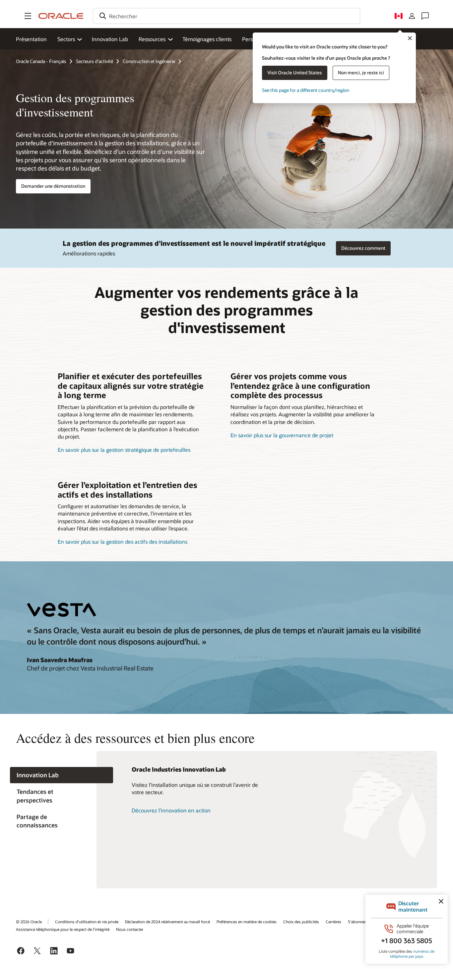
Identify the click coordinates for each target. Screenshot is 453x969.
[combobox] (226, 16)
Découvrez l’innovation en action (171, 810)
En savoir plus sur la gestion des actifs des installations (122, 541)
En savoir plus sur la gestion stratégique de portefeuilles (124, 449)
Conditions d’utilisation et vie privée (86, 921)
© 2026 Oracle (29, 921)
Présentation (31, 38)
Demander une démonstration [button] (53, 186)
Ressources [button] (152, 38)
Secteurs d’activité (94, 61)
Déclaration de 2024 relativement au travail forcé (167, 921)
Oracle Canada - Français (41, 61)
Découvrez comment (363, 248)
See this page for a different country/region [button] (305, 90)
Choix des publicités (301, 921)
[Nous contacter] (425, 16)
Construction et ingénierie (149, 61)
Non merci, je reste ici (361, 72)
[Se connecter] (412, 16)
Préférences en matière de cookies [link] (247, 921)
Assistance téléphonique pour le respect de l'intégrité (62, 929)
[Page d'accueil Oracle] (61, 16)
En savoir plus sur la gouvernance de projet (281, 435)
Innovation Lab (110, 38)
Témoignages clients (206, 38)
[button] (28, 16)
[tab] (61, 775)
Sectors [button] (66, 38)
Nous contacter (129, 929)
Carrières (333, 921)
